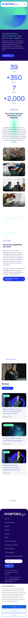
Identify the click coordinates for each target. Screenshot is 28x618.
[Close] (26, 585)
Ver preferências (14, 610)
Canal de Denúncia (10, 548)
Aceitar (14, 606)
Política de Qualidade (10, 541)
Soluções (7, 526)
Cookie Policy (14, 601)
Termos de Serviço (8, 581)
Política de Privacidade (14, 579)
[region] (14, 601)
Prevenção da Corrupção (11, 545)
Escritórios (7, 533)
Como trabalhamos (10, 522)
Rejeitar (14, 614)
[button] (25, 4)
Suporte (7, 537)
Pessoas (7, 530)
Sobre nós (7, 518)
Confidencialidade (9, 552)
